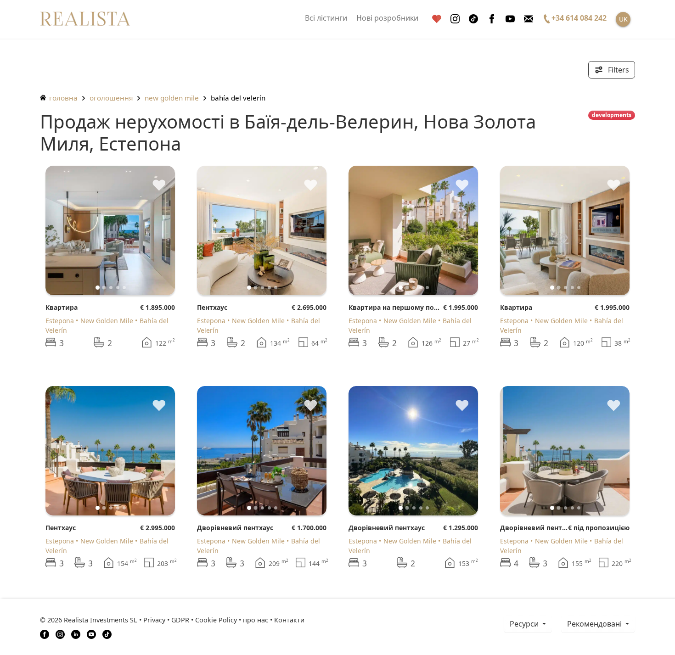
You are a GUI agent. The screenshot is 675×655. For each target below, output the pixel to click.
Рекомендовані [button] (595, 624)
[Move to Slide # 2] (110, 287)
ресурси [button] (525, 624)
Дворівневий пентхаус (235, 527)
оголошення (111, 97)
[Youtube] (510, 19)
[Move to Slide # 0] (98, 288)
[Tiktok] (473, 19)
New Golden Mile (172, 97)
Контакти (289, 620)
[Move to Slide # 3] (117, 287)
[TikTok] (107, 633)
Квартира (61, 307)
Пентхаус (212, 307)
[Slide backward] (67, 230)
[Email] (528, 19)
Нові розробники (387, 18)
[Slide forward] (152, 230)
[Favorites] (436, 19)
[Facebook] (491, 19)
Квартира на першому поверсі (396, 307)
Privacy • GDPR (166, 620)
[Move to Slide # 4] (124, 287)
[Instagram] (455, 19)
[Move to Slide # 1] (104, 287)
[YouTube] (91, 633)
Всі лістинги (326, 18)
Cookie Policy (216, 620)
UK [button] (623, 19)
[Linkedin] (75, 633)
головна (62, 97)
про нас (255, 620)
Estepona (59, 320)
